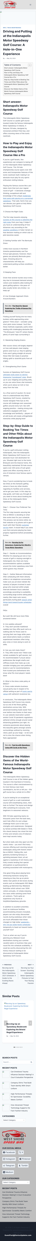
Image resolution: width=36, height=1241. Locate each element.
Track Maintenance (14, 27)
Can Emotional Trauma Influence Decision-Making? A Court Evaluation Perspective (16, 1195)
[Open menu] (30, 4)
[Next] (30, 1023)
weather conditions (10, 230)
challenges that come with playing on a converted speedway (18, 198)
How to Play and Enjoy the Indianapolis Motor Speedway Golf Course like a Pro (16, 75)
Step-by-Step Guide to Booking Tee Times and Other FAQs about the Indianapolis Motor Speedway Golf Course (16, 83)
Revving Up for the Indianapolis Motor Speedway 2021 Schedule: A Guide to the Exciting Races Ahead (9, 974)
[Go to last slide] (5, 1023)
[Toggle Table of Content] (29, 65)
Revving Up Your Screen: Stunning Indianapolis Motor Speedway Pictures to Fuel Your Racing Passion (27, 974)
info (4, 27)
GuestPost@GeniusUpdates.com (18, 1235)
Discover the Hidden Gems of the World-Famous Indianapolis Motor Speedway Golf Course (16, 91)
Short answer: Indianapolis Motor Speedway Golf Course (15, 69)
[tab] (14, 1047)
